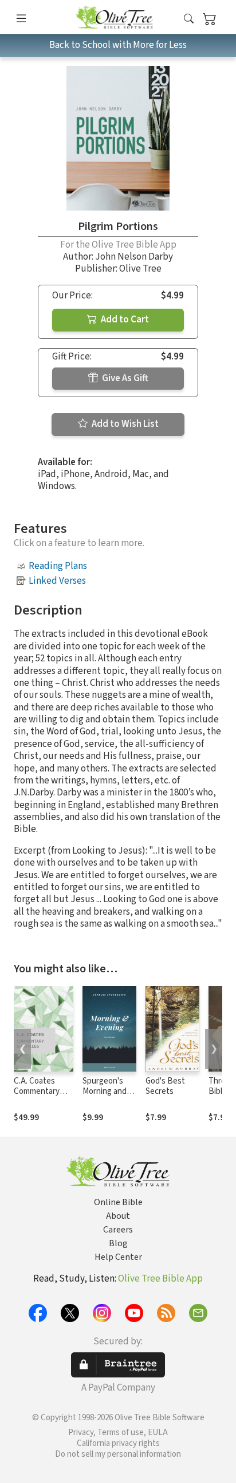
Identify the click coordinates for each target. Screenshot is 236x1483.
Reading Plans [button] (58, 566)
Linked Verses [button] (57, 581)
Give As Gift (124, 378)
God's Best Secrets (165, 1086)
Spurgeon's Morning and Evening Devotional (104, 1097)
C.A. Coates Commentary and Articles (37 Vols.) (41, 1097)
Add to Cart (124, 319)
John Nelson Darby (134, 257)
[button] (189, 19)
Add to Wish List (124, 424)
